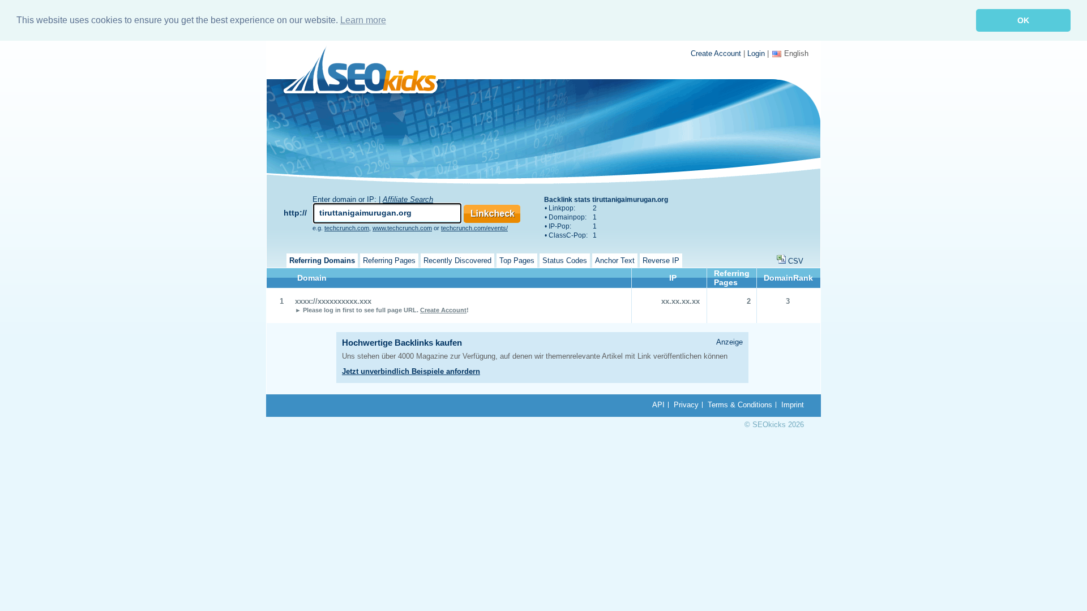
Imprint (792, 405)
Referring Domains (322, 260)
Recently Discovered (457, 260)
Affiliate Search (408, 199)
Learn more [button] (363, 20)
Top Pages (516, 260)
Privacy (686, 405)
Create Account (716, 53)
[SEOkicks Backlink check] (367, 72)
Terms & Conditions (740, 405)
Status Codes (564, 260)
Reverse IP (661, 260)
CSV (795, 261)
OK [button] (1023, 20)
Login (756, 53)
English (796, 53)
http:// (295, 212)
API (658, 405)
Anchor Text (615, 260)
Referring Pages (389, 260)
